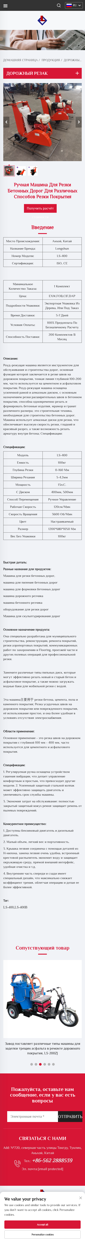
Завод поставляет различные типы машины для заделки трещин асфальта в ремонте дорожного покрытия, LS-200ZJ (42, 1048)
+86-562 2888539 (52, 1160)
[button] (31, 1064)
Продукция (51, 60)
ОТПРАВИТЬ (70, 1116)
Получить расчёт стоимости (40, 209)
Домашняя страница (20, 60)
